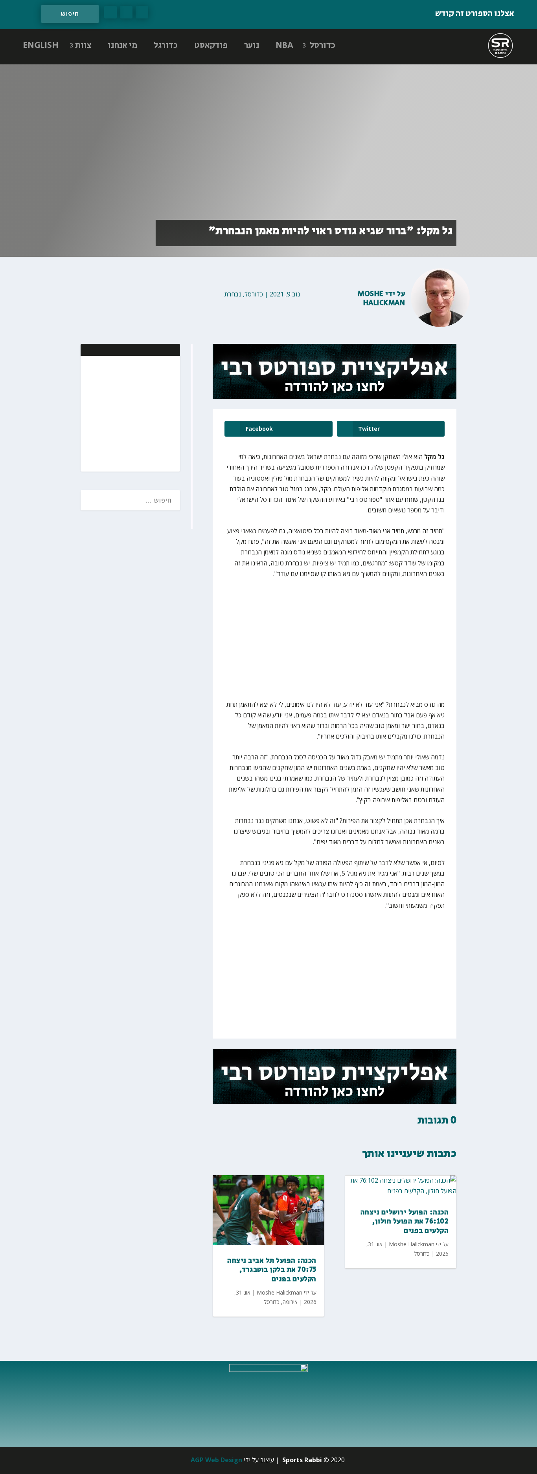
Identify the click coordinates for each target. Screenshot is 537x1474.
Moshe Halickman (381, 298)
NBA (284, 45)
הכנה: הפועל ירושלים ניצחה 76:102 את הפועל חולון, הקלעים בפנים (404, 1221)
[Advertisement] (123, 413)
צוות (83, 45)
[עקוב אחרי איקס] (126, 12)
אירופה (290, 1302)
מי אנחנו (122, 45)
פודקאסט (211, 45)
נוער (251, 45)
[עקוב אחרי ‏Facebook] (142, 12)
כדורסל (322, 45)
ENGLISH (41, 45)
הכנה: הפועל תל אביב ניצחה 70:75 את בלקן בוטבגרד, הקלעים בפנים (271, 1270)
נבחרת (232, 294)
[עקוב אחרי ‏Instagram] (110, 12)
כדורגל (166, 45)
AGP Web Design (216, 1460)
